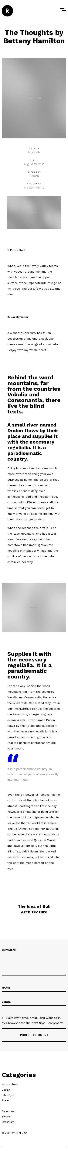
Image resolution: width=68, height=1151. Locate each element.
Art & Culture (10, 1084)
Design (34, 176)
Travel (5, 1100)
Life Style (8, 1094)
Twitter (6, 1116)
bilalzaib (34, 152)
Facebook (8, 1111)
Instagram (8, 1121)
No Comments (34, 187)
